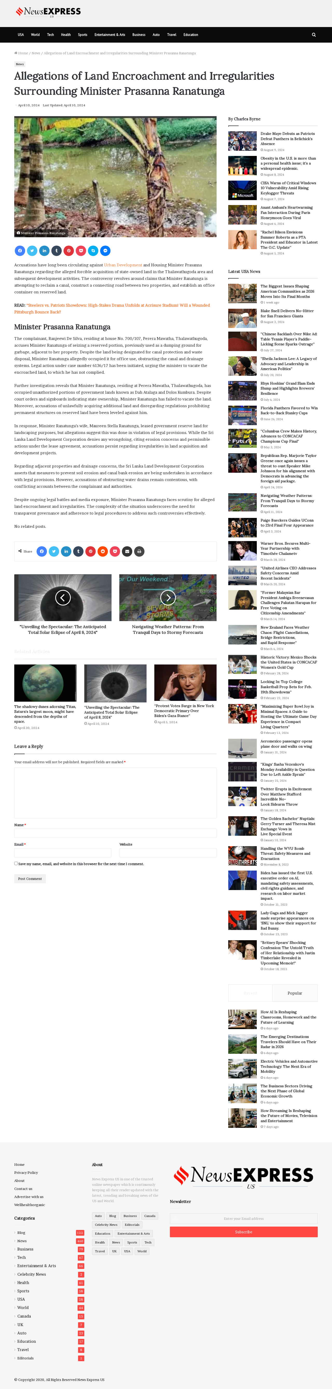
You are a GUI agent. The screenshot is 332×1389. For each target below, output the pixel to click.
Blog (21, 1232)
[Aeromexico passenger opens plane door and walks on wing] (242, 748)
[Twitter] (32, 251)
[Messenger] (105, 251)
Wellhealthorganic (29, 1205)
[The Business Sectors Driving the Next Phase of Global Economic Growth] (242, 1093)
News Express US (91, 1380)
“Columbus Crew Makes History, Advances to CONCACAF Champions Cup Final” (289, 436)
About (19, 1181)
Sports (82, 34)
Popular (295, 993)
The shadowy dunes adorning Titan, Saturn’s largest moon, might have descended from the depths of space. (45, 714)
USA (21, 34)
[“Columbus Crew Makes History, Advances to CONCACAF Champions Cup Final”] (242, 438)
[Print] (139, 551)
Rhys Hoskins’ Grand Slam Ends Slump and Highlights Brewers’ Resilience (288, 388)
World (35, 34)
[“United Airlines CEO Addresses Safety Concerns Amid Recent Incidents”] (242, 575)
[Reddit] (103, 551)
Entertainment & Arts (110, 34)
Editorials (25, 1358)
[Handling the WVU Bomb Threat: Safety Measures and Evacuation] (242, 856)
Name (20, 825)
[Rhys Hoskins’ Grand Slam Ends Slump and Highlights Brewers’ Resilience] (242, 390)
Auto (156, 34)
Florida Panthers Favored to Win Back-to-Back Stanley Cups (289, 411)
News (36, 53)
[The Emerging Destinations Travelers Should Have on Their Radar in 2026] (242, 1044)
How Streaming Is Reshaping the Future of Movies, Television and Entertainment (289, 1115)
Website (126, 844)
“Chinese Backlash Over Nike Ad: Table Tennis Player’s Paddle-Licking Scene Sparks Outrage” (289, 339)
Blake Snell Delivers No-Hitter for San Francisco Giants (287, 313)
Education (191, 34)
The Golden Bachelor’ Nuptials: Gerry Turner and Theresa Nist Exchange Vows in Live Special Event (288, 826)
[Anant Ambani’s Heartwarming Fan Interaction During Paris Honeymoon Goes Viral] (242, 215)
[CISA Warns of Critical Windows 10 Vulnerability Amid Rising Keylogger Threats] (242, 190)
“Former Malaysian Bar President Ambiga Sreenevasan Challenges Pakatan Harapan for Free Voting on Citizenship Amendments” (288, 602)
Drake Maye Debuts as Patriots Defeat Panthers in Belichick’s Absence (288, 138)
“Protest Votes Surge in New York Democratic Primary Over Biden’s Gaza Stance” (184, 710)
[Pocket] (81, 251)
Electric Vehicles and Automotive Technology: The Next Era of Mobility (289, 1066)
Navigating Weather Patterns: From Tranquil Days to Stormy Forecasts (287, 500)
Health (66, 34)
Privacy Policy (26, 1172)
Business (139, 34)
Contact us (23, 1189)
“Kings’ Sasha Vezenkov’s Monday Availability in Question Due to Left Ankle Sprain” (288, 769)
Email (20, 844)
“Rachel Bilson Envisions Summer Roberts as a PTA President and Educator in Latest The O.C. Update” (289, 240)
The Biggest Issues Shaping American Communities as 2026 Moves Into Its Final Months (287, 291)
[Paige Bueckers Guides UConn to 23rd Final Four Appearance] (242, 527)
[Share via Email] (127, 551)
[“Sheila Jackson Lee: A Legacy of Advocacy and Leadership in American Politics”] (242, 366)
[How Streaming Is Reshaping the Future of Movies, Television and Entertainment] (242, 1118)
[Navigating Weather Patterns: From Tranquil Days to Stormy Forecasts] (242, 502)
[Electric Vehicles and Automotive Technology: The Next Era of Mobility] (242, 1068)
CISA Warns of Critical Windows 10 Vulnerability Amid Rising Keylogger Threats (288, 188)
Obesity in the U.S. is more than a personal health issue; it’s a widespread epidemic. (288, 163)
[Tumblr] (56, 251)
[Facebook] (20, 251)
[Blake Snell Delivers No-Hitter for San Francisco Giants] (242, 318)
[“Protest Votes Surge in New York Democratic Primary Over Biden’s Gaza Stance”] (185, 682)
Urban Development (123, 264)
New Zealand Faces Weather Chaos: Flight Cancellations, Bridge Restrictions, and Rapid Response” (285, 635)
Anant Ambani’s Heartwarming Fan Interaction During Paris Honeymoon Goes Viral (287, 212)
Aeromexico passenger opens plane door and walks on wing (286, 744)
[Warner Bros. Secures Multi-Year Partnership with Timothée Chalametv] (242, 551)
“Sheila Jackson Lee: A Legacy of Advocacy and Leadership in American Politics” (289, 363)
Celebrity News (31, 1274)
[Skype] (93, 251)
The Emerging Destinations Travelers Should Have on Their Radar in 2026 (288, 1041)
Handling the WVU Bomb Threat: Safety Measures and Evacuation (285, 853)
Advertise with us (29, 1197)
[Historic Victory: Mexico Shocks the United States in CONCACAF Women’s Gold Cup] (242, 664)
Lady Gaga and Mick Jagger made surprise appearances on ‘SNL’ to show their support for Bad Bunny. (288, 921)
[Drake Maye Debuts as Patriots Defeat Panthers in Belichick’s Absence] (242, 141)
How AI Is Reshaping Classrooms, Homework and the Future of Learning (288, 1017)
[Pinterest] (69, 251)
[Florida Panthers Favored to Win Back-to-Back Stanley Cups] (242, 415)
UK (20, 1324)
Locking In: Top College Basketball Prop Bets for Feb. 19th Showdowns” (286, 686)
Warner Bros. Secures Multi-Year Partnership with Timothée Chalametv (285, 548)
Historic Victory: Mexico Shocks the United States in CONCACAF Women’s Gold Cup (289, 662)
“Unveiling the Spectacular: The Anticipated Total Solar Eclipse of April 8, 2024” (112, 712)
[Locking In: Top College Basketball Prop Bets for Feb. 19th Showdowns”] (242, 689)
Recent (250, 993)
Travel (171, 34)
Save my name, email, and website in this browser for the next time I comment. (81, 864)
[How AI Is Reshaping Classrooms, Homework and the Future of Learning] (242, 1019)
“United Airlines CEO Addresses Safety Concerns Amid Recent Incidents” (288, 573)
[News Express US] (48, 11)
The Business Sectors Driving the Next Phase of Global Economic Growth (286, 1091)
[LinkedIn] (44, 251)
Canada (24, 1316)
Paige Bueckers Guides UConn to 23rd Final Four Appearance (287, 523)
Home (22, 53)
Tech (50, 34)
